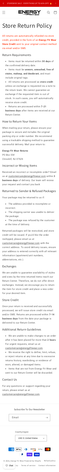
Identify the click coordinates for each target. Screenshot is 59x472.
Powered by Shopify (32, 461)
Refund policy (50, 461)
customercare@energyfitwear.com (27, 176)
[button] (3, 12)
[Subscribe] (46, 417)
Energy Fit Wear (17, 461)
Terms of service (28, 466)
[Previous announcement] (3, 3)
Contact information (47, 466)
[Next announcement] (55, 3)
